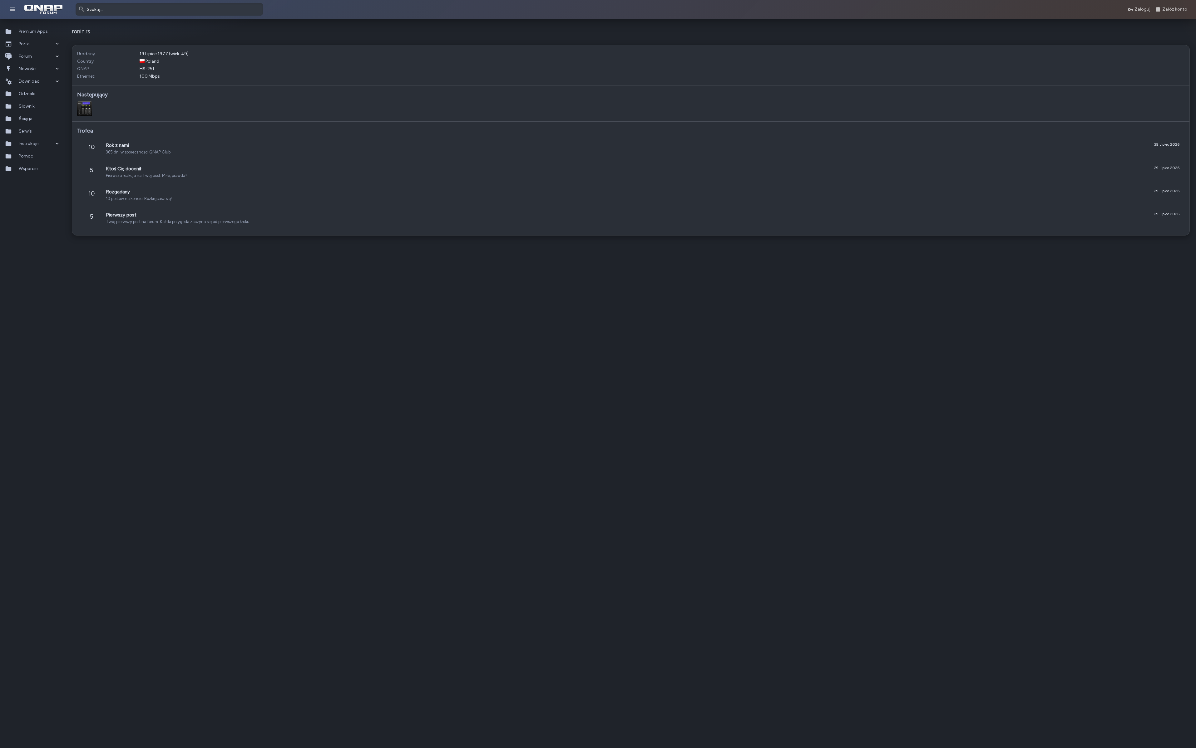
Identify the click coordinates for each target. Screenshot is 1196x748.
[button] (12, 9)
